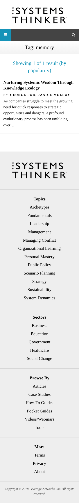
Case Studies (39, 394)
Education (39, 334)
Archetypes (39, 207)
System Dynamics (39, 298)
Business (39, 325)
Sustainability (40, 289)
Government (39, 342)
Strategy (39, 281)
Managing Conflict (39, 240)
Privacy (39, 463)
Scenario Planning (40, 273)
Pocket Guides (39, 411)
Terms (39, 455)
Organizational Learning (39, 248)
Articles (40, 386)
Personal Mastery (39, 256)
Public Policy (39, 264)
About (39, 471)
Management (39, 232)
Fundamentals (39, 215)
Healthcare (39, 350)
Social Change (39, 358)
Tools (39, 427)
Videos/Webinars (39, 419)
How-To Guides (40, 402)
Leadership (39, 223)
